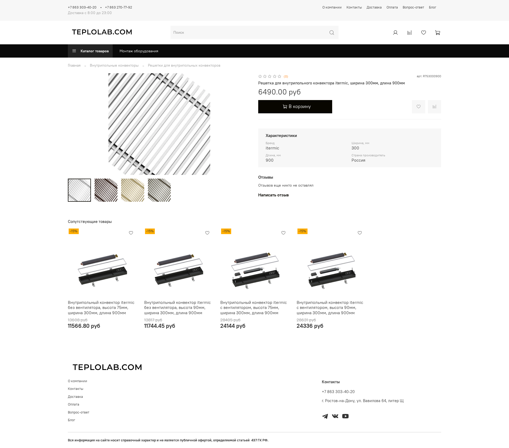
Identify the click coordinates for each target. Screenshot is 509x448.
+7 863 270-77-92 (118, 7)
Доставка (374, 7)
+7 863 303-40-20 (82, 7)
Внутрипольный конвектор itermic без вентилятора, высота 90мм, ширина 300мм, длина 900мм (177, 307)
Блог (432, 7)
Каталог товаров (95, 51)
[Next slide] (243, 124)
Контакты (354, 7)
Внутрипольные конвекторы (114, 65)
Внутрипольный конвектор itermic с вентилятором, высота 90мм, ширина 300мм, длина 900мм (330, 307)
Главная (74, 65)
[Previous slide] (75, 124)
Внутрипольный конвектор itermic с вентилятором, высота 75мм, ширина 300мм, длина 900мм (253, 307)
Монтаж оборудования (139, 51)
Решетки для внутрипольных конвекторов (184, 65)
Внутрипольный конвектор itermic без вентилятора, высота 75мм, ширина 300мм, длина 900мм (101, 307)
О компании (332, 7)
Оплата (392, 7)
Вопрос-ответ (413, 7)
